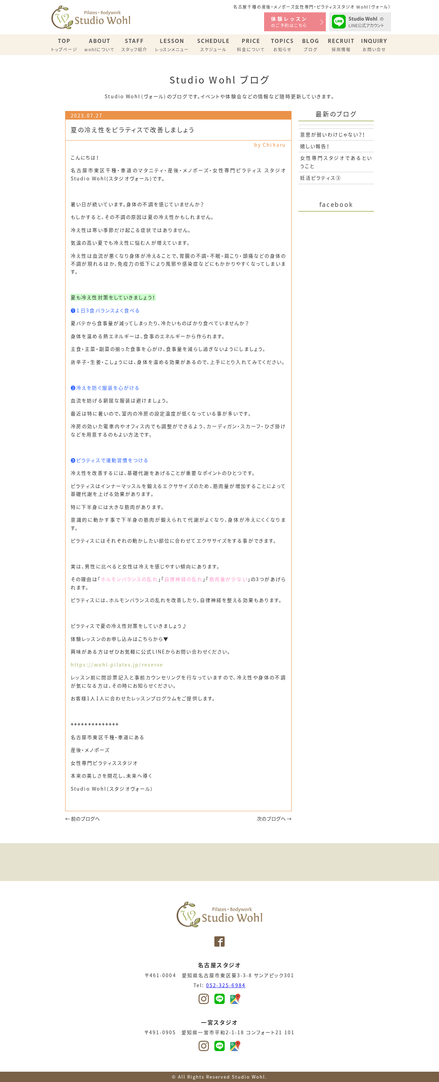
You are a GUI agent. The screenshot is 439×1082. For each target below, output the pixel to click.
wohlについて (99, 45)
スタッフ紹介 (134, 45)
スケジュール (213, 45)
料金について (251, 45)
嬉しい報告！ (315, 146)
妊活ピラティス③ (320, 177)
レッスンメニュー (172, 45)
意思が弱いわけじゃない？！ (333, 134)
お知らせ (282, 45)
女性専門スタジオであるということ (336, 161)
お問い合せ (374, 45)
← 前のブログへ (82, 818)
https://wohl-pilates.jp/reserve (117, 664)
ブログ (310, 45)
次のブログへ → (274, 818)
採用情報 (341, 45)
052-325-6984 (226, 985)
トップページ (64, 45)
